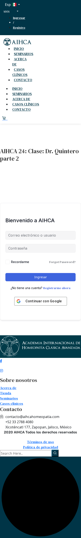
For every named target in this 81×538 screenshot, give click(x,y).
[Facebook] (40, 360)
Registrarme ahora (56, 288)
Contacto (23, 79)
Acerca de (19, 62)
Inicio (17, 88)
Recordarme (20, 262)
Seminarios (22, 93)
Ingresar (19, 18)
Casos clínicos (19, 72)
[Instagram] (40, 370)
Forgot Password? (62, 262)
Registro (19, 27)
